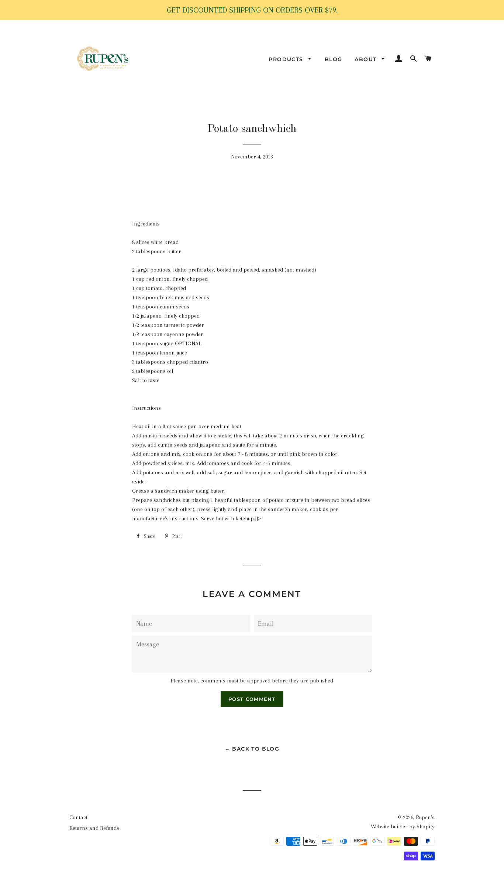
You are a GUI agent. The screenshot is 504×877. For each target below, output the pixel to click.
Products (287, 59)
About (366, 59)
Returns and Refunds (94, 828)
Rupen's (425, 817)
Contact (78, 817)
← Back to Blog (252, 748)
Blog (333, 59)
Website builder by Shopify (403, 826)
